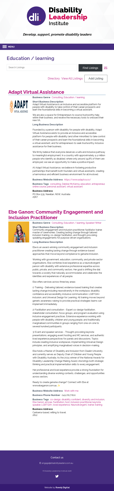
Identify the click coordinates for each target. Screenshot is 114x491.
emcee (48, 402)
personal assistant (56, 186)
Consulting (57, 97)
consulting (55, 184)
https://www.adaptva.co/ (77, 179)
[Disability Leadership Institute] (57, 24)
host (67, 402)
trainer (91, 404)
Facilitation (58, 402)
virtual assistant (75, 186)
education (85, 184)
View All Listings (72, 78)
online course (39, 186)
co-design (55, 399)
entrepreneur (98, 184)
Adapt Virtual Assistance (36, 92)
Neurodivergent (79, 404)
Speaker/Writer (93, 223)
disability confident (71, 399)
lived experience (61, 404)
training (98, 404)
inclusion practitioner (81, 402)
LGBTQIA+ (46, 404)
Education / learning (74, 97)
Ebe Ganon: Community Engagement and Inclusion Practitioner (55, 214)
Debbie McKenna (71, 184)
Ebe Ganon (38, 402)
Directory (54, 78)
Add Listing (96, 78)
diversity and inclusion (93, 399)
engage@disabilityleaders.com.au (57, 463)
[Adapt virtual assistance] (18, 116)
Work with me (71, 391)
